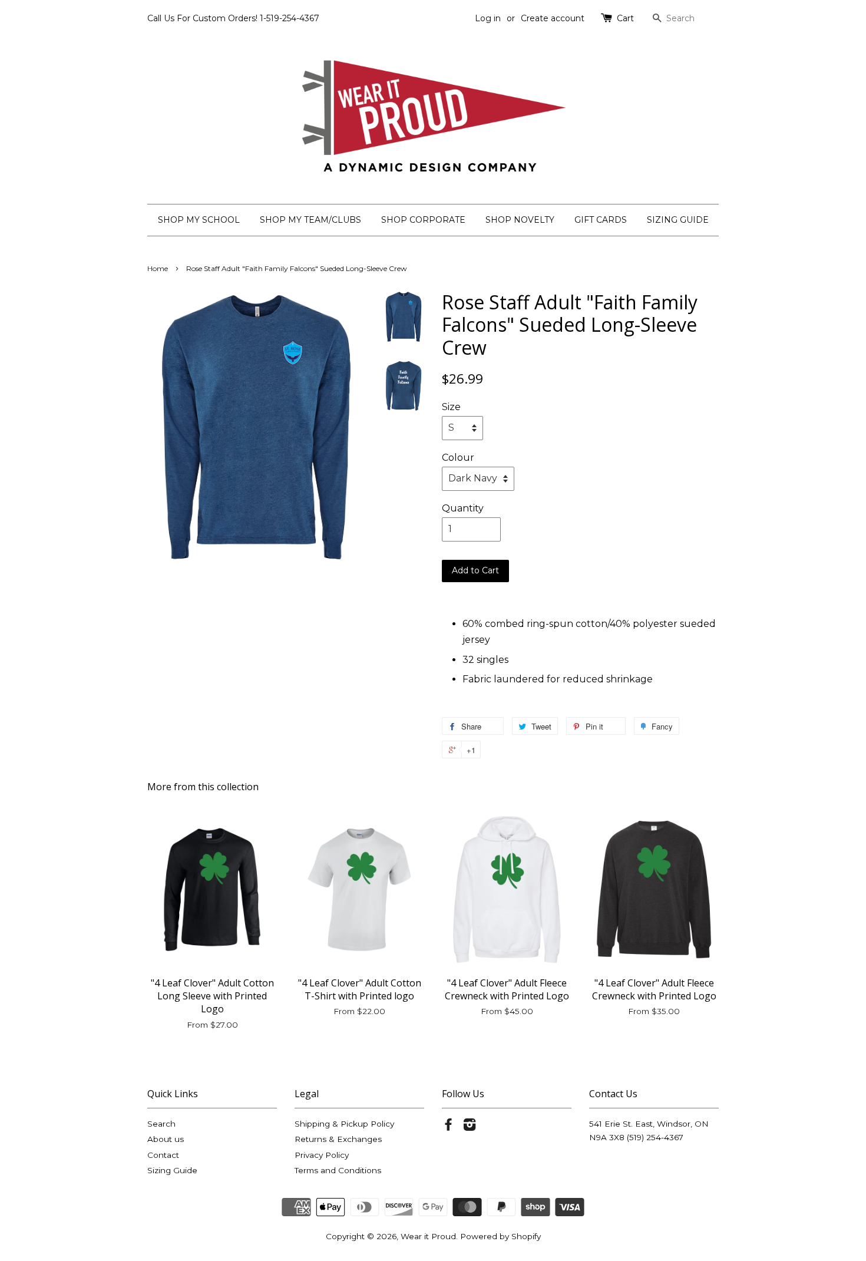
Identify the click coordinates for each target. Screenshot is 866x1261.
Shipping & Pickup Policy (344, 1123)
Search (161, 1123)
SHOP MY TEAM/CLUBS (310, 219)
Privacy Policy (322, 1155)
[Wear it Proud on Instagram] (469, 1126)
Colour (458, 457)
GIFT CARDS (600, 219)
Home (157, 268)
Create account (552, 18)
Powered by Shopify (500, 1236)
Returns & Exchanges (338, 1139)
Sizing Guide (172, 1170)
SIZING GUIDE (678, 219)
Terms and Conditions (338, 1170)
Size (451, 406)
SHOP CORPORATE (423, 219)
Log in (488, 18)
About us (165, 1139)
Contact (163, 1155)
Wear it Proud (428, 1236)
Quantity (463, 508)
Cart (625, 18)
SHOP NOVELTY (519, 219)
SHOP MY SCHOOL (199, 219)
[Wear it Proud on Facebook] (448, 1126)
